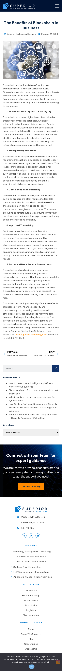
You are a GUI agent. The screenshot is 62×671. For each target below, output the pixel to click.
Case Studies (31, 643)
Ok (31, 667)
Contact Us (31, 648)
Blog (31, 638)
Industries (31, 584)
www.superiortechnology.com (31, 334)
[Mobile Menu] (57, 6)
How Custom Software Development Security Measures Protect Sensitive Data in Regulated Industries (33, 407)
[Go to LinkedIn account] (31, 535)
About (31, 629)
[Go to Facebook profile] (24, 535)
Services (31, 545)
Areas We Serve (29, 634)
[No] (58, 662)
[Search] (55, 368)
